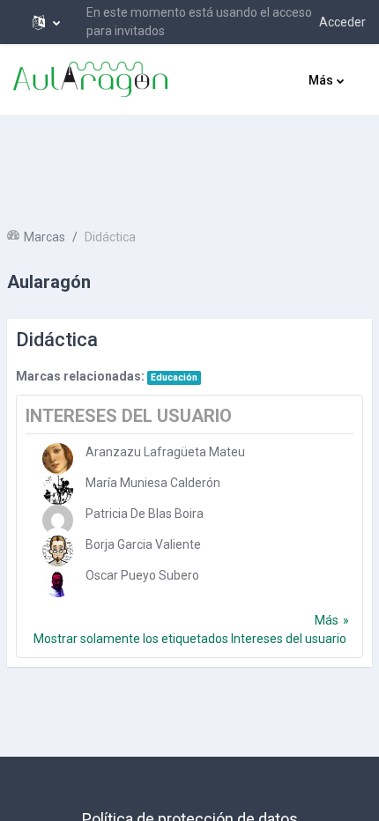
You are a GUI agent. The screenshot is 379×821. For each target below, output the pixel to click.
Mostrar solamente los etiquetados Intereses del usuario (189, 639)
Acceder (342, 22)
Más (326, 620)
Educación (174, 377)
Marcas (44, 237)
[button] (46, 22)
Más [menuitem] (320, 80)
